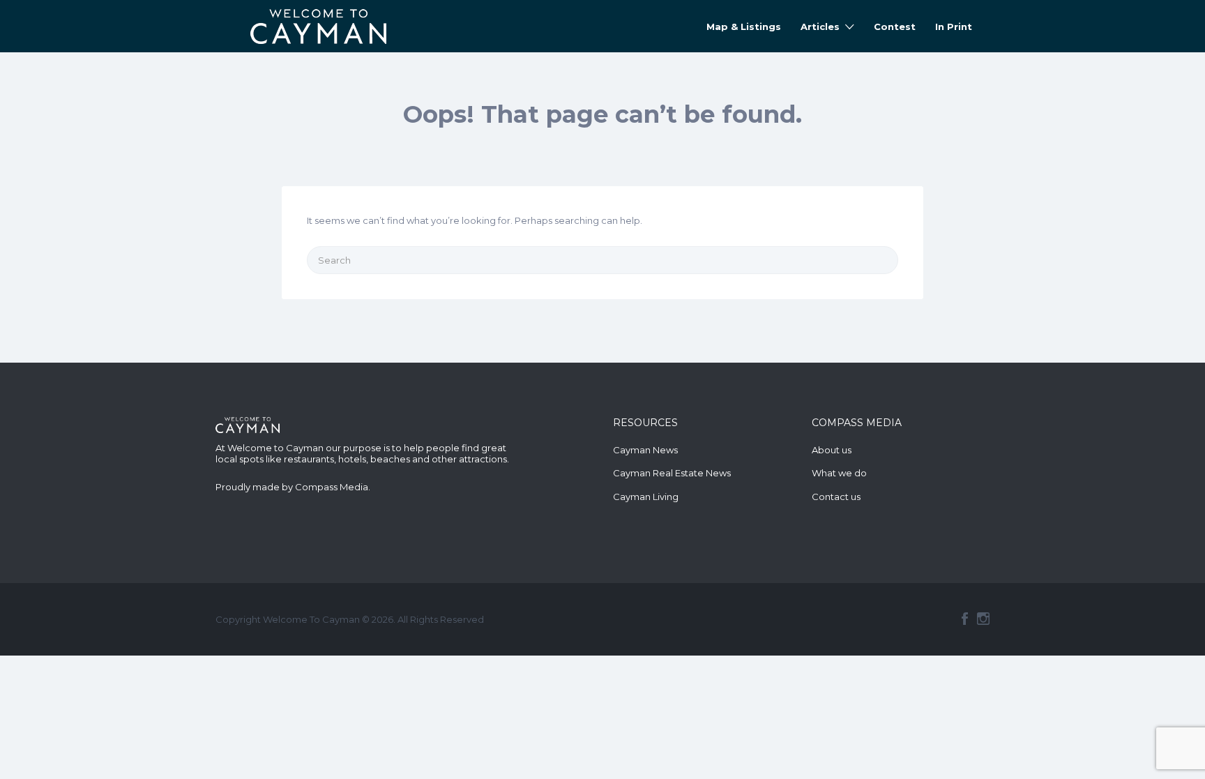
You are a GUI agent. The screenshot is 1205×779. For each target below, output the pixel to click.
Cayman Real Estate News (672, 472)
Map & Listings (743, 26)
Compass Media (331, 486)
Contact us (836, 496)
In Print (953, 26)
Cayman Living (646, 496)
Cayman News (645, 449)
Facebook (965, 618)
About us (831, 449)
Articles (820, 26)
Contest (895, 26)
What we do (839, 472)
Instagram (983, 618)
